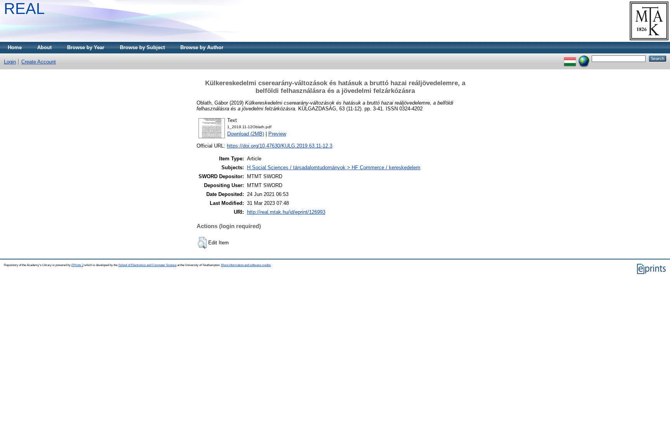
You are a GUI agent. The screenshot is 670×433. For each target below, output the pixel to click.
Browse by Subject (142, 47)
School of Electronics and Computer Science (147, 265)
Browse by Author (201, 47)
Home (15, 47)
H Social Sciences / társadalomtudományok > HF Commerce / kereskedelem (333, 167)
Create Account (38, 62)
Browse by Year (85, 47)
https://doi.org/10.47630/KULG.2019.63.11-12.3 (279, 146)
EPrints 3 (77, 265)
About (44, 47)
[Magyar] (570, 58)
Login (10, 62)
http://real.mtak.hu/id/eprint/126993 (286, 212)
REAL (24, 8)
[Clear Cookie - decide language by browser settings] (584, 58)
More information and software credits (246, 265)
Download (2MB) (245, 134)
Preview (277, 134)
